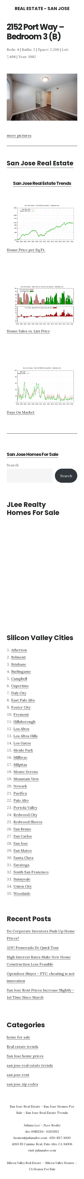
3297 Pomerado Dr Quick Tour (33, 947)
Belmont (18, 657)
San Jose (20, 843)
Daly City (18, 693)
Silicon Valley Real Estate (24, 1163)
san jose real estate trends (30, 1065)
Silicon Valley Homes (59, 1163)
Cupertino (20, 685)
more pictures (19, 135)
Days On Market (20, 412)
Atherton (19, 650)
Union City (22, 886)
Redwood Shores (27, 822)
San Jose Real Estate (40, 163)
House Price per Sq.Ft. (26, 250)
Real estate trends (22, 1046)
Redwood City (25, 814)
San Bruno (22, 829)
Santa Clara (23, 857)
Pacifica (20, 793)
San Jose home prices (25, 1056)
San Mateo (22, 850)
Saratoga (21, 865)
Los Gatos (22, 743)
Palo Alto (21, 800)
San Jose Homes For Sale (32, 454)
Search (13, 465)
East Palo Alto (23, 700)
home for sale (18, 1037)
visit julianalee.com (42, 1150)
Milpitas (20, 764)
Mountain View (26, 779)
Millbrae (20, 757)
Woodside (21, 893)
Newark (20, 786)
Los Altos (21, 728)
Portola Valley (25, 807)
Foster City (20, 707)
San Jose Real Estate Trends (42, 183)
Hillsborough (24, 721)
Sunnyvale (21, 879)
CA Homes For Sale (42, 1169)
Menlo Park (23, 750)
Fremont (21, 714)
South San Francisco (31, 872)
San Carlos (22, 836)
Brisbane (18, 664)
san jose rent (18, 1074)
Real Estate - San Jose (42, 8)
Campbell (19, 678)
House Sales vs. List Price (28, 331)
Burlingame (21, 671)
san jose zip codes (22, 1084)
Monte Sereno (25, 771)
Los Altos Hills (25, 736)
